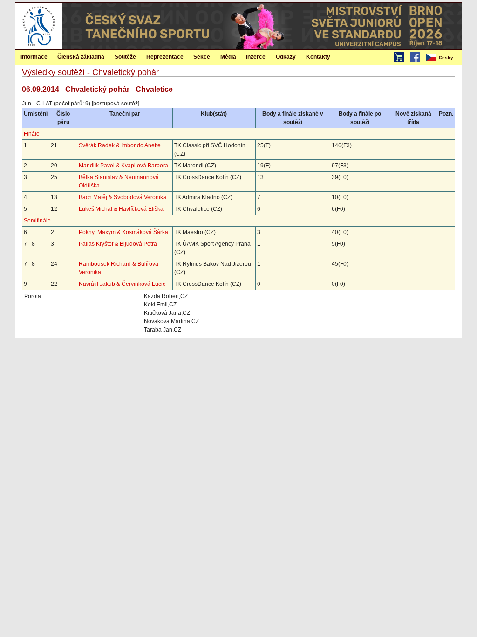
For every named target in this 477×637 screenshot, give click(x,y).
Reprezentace (165, 57)
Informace (34, 57)
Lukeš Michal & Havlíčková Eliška (121, 209)
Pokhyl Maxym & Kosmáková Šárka (123, 232)
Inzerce (256, 57)
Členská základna (80, 57)
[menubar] (443, 57)
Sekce (201, 57)
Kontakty (318, 57)
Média (228, 57)
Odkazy (286, 57)
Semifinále (37, 220)
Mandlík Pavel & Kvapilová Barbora (123, 165)
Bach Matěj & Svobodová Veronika (122, 197)
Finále (32, 134)
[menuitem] (443, 57)
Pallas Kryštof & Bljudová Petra (118, 244)
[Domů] (38, 47)
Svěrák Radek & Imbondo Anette (120, 145)
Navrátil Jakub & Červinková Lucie (122, 284)
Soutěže (125, 57)
